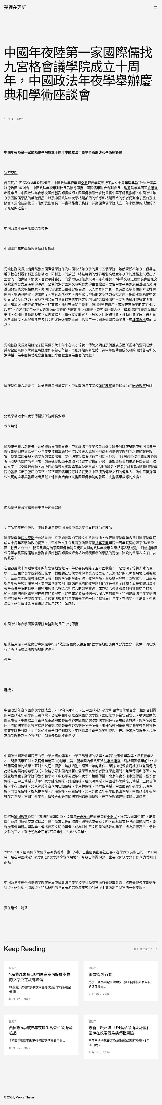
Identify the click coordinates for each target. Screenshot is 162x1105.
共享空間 (102, 543)
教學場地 (14, 416)
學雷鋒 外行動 (100, 974)
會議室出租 (59, 289)
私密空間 (11, 173)
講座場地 (139, 320)
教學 (7, 659)
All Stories (143, 949)
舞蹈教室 (38, 269)
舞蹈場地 (31, 568)
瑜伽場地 (41, 274)
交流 (84, 183)
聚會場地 (78, 553)
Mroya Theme (25, 1097)
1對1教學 (98, 304)
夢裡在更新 (15, 7)
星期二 (13, 968)
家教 (14, 284)
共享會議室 (120, 644)
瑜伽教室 (105, 385)
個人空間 (27, 538)
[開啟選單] (155, 7)
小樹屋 (112, 816)
